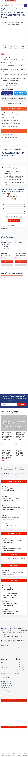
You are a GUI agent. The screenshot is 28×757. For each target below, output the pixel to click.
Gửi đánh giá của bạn (14, 220)
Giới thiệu (3, 663)
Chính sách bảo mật (6, 681)
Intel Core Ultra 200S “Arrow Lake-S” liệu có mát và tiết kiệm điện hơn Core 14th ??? (7, 455)
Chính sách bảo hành (20, 673)
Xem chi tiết (7, 261)
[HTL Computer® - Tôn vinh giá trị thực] (9, 2)
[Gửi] (25, 5)
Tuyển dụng (4, 667)
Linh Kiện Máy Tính (12, 9)
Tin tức (2, 669)
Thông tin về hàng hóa (6, 691)
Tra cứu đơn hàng (19, 669)
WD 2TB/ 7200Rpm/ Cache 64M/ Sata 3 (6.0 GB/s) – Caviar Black (21, 254)
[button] (2, 2)
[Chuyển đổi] (2, 172)
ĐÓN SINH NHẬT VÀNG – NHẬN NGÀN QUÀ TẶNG (20, 453)
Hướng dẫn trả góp (19, 667)
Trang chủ (3, 9)
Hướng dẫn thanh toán (20, 665)
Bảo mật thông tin (5, 673)
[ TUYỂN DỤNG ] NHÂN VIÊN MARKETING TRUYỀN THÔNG (20, 436)
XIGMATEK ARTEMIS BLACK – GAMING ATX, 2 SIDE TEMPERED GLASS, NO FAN (6, 254)
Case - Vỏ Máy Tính (18, 103)
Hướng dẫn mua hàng (20, 663)
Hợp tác (3, 665)
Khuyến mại (4, 671)
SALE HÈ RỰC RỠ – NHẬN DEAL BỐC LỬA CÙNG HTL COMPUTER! (7, 436)
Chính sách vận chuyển (6, 685)
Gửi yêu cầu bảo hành (20, 671)
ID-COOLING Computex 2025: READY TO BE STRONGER (14, 422)
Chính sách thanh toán (6, 683)
